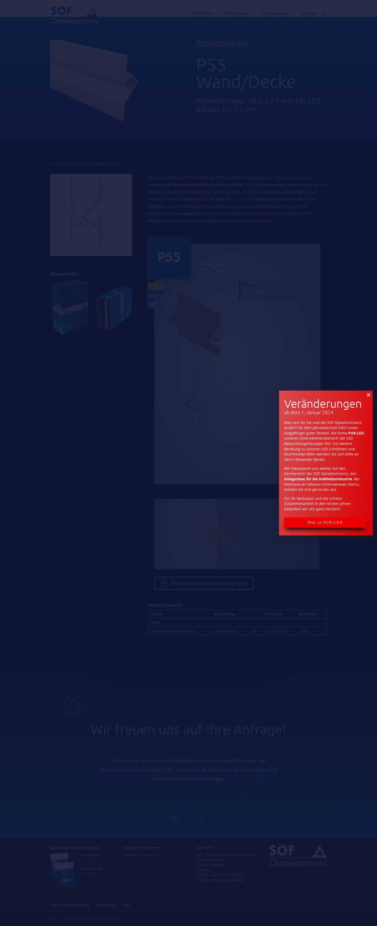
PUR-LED (356, 433)
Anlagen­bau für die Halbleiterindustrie (318, 478)
